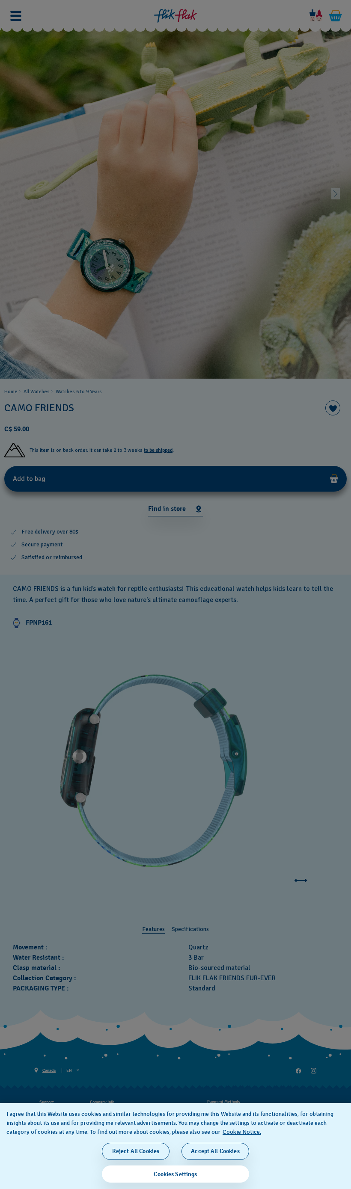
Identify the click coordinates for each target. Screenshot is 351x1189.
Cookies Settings (175, 1174)
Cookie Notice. (242, 1132)
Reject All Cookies (136, 1151)
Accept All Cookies (215, 1151)
